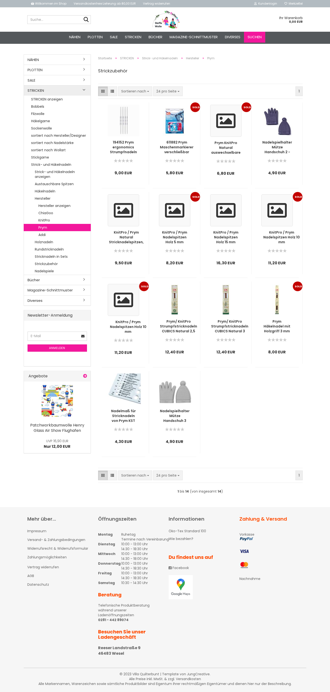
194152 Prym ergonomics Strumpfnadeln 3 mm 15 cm (123, 147)
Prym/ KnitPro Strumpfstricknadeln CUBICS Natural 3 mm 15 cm (229, 326)
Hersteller (42, 198)
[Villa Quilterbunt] (165, 20)
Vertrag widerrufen (156, 3)
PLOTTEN (95, 36)
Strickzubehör (46, 263)
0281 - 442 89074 (113, 619)
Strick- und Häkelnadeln (51, 164)
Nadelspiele (44, 271)
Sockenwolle (41, 128)
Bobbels (37, 106)
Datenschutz (38, 584)
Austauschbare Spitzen (54, 184)
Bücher (155, 36)
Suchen (255, 36)
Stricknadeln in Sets (51, 256)
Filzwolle (37, 113)
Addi (42, 234)
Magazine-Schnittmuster (194, 36)
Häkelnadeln (45, 191)
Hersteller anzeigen (54, 205)
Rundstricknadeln (49, 249)
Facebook (180, 567)
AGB (30, 575)
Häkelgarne (40, 121)
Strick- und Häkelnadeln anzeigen (55, 174)
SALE (114, 36)
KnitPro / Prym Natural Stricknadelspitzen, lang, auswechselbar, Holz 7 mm (126, 237)
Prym (42, 227)
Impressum (36, 531)
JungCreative (198, 674)
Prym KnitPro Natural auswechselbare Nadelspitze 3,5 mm (226, 147)
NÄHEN (74, 36)
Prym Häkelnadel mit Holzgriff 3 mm (277, 326)
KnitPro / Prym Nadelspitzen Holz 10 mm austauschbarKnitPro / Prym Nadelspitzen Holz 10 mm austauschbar (281, 237)
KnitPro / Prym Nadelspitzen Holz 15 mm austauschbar (225, 237)
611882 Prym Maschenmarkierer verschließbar (177, 147)
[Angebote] (85, 376)
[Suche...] (86, 19)
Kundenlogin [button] (267, 3)
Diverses (232, 36)
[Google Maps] (200, 587)
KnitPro (44, 220)
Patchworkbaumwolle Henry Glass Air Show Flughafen (57, 427)
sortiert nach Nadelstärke (52, 142)
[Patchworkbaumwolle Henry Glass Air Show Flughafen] (57, 401)
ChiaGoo (45, 213)
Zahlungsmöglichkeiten (47, 557)
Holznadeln (44, 242)
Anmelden (57, 348)
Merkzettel (295, 3)
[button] (103, 91)
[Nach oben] (316, 685)
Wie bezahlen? (181, 538)
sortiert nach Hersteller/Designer (58, 135)
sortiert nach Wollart (48, 150)
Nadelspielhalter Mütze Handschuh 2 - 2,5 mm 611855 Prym (277, 147)
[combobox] (135, 91)
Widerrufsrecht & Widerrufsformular (57, 548)
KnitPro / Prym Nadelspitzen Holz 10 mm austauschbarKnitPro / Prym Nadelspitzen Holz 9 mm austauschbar (128, 326)
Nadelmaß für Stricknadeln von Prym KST (123, 416)
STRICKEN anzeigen (47, 99)
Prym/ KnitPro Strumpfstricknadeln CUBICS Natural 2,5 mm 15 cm (178, 326)
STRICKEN (133, 36)
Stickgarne (40, 157)
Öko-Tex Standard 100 (187, 531)
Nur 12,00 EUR (57, 444)
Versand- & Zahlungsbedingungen (56, 539)
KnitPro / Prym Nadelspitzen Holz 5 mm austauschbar (174, 237)
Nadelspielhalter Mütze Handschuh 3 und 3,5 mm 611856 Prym (175, 416)
